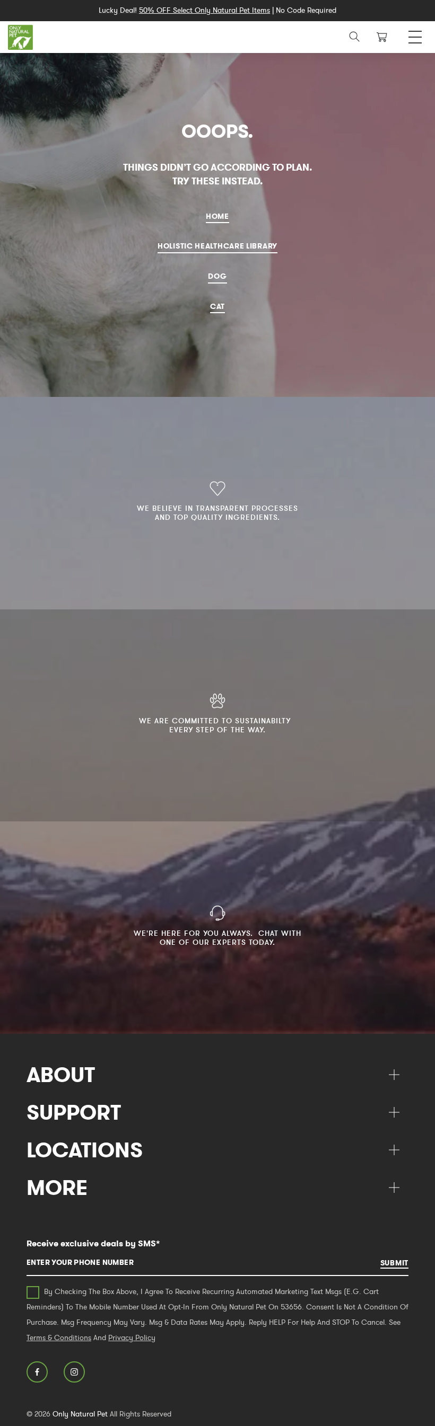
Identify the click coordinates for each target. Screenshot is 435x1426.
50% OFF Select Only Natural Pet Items (204, 10)
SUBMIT (394, 1263)
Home (217, 216)
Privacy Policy (131, 1337)
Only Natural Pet (80, 1414)
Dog (217, 276)
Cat (217, 306)
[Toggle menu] (415, 34)
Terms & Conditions (59, 1337)
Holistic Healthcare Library (217, 246)
